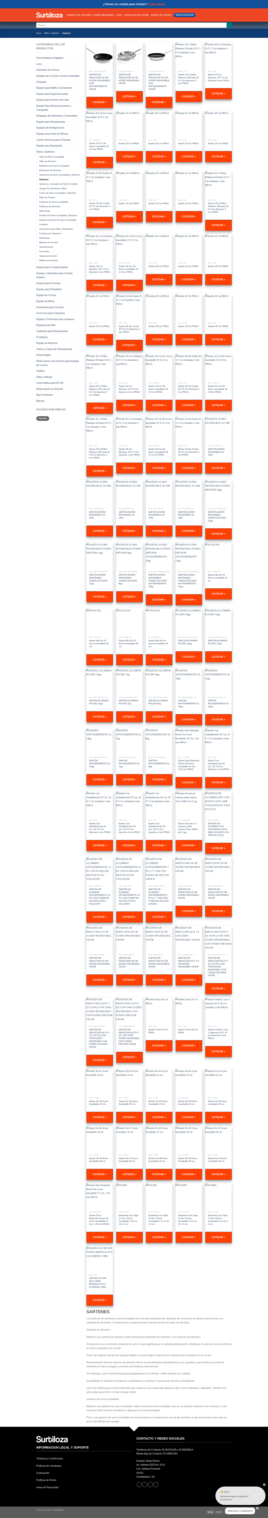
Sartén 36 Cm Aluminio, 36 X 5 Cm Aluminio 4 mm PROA (129, 452)
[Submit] (229, 25)
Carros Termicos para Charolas (53, 139)
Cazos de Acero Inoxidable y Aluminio (57, 193)
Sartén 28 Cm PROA (158, 326)
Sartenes (44, 179)
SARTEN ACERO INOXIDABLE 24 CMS (97, 515)
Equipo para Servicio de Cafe (52, 99)
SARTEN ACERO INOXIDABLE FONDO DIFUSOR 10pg (217, 516)
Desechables (43, 355)
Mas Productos (44, 395)
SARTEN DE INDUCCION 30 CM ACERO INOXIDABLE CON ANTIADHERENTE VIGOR (99, 81)
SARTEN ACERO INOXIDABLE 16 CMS (216, 452)
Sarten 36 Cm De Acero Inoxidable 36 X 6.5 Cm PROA (158, 452)
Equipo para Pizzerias (48, 283)
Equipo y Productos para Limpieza (55, 319)
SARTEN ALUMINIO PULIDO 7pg (128, 702)
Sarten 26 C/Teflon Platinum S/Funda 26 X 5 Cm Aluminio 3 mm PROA (218, 207)
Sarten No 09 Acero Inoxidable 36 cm (187, 1159)
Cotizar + (100, 102)
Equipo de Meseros (47, 343)
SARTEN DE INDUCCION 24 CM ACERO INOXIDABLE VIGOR (99, 962)
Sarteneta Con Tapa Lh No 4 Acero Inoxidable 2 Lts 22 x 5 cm (218, 1219)
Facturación (42, 1473)
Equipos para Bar (46, 325)
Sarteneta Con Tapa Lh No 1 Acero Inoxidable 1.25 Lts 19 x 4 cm (128, 1219)
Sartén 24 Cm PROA (129, 203)
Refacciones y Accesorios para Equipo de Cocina (57, 363)
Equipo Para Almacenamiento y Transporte (53, 108)
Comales (43, 224)
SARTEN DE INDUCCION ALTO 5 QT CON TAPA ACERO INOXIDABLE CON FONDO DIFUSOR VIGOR (129, 1036)
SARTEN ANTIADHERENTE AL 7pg (129, 763)
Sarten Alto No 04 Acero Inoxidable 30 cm (158, 643)
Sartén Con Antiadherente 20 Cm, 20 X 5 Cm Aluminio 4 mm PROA (218, 764)
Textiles (40, 371)
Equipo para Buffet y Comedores (54, 88)
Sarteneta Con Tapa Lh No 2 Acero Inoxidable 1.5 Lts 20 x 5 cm (158, 1219)
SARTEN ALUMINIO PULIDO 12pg (218, 642)
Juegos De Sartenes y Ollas (53, 188)
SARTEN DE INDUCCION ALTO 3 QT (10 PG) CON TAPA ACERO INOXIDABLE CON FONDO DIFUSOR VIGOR (218, 967)
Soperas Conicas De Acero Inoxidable (57, 220)
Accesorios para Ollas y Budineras (56, 229)
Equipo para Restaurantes (50, 121)
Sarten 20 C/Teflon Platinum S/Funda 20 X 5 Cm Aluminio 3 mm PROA (188, 79)
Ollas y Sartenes (51, 33)
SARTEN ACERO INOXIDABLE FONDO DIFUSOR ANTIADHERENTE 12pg (187, 581)
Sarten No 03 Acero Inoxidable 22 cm (158, 1102)
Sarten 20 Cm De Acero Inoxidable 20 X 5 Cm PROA (99, 146)
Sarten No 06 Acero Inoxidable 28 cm (98, 1159)
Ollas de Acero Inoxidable (51, 157)
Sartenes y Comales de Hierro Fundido (58, 184)
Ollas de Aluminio (47, 161)
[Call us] (156, 1484)
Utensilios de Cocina (136, 15)
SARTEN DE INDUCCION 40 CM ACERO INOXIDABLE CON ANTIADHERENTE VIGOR (159, 81)
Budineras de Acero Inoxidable (54, 166)
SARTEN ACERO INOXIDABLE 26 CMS (127, 515)
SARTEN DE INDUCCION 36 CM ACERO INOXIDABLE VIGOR (129, 79)
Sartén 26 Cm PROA (158, 266)
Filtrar (43, 418)
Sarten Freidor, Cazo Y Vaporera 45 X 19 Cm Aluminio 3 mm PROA (218, 1033)
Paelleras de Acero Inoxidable (53, 202)
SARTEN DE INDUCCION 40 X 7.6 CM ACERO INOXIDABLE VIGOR (188, 962)
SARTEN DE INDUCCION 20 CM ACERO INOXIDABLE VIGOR (218, 893)
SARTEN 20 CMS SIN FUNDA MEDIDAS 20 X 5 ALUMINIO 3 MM (97, 1282)
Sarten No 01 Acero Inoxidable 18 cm (98, 1102)
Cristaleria (42, 337)
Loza (119, 15)
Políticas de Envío (46, 1480)
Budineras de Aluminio (50, 170)
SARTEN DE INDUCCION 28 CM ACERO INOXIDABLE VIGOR (129, 962)
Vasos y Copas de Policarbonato (54, 349)
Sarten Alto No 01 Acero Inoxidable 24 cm (217, 578)
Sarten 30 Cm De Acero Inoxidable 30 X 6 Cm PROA (158, 389)
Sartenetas (44, 238)
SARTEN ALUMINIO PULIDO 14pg (99, 702)
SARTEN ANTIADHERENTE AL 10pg (188, 703)
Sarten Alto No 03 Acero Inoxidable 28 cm (128, 643)
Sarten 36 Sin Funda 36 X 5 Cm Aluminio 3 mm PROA (188, 452)
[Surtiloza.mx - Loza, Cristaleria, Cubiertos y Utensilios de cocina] (49, 15)
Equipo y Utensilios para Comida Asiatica (54, 275)
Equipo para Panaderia (49, 289)
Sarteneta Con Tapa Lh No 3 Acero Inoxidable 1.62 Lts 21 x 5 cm (188, 1219)
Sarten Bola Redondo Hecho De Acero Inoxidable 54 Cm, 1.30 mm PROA (188, 764)
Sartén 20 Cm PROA (129, 143)
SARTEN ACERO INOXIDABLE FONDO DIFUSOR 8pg (128, 579)
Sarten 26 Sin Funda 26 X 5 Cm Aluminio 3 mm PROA (129, 329)
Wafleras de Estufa (48, 260)
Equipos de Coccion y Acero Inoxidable (90, 15)
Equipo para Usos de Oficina (52, 133)
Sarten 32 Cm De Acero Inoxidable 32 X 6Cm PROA (217, 389)
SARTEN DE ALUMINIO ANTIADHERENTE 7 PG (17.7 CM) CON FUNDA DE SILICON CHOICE (158, 896)
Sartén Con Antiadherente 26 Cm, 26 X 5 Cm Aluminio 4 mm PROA (99, 827)
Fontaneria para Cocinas (50, 307)
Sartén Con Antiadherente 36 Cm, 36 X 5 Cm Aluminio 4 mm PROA (159, 827)
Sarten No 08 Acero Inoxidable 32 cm (158, 1159)
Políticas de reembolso (48, 1466)
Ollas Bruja (44, 211)
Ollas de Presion (47, 197)
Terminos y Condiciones (49, 1458)
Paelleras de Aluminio (49, 206)
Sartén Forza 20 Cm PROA (158, 1031)
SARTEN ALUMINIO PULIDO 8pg (158, 702)
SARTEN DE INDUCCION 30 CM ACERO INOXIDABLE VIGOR (159, 962)
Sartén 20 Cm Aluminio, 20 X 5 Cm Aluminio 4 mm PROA (218, 77)
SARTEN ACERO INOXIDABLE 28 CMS (156, 515)
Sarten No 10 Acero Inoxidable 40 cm (217, 1159)
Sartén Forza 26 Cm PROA (188, 1031)
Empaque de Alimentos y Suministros (56, 115)
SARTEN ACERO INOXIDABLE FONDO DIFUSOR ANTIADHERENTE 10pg (157, 581)
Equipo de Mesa (45, 301)
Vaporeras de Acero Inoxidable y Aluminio (59, 175)
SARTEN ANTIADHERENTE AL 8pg (159, 763)
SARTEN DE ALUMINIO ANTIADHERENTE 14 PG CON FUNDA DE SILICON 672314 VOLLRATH (129, 896)
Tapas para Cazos (48, 256)
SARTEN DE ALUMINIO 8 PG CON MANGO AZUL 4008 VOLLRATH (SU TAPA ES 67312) (218, 829)
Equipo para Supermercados (52, 94)
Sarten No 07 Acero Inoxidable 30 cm (128, 1159)
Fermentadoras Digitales (49, 58)
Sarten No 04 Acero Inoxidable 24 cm (187, 1102)
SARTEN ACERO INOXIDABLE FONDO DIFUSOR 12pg (98, 579)
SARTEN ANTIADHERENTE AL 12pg (218, 703)
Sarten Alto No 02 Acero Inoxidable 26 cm (99, 643)
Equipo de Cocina (161, 15)
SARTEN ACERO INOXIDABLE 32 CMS (186, 515)
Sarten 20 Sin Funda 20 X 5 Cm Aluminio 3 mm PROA (99, 206)
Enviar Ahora (156, 4)
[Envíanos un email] (150, 1484)
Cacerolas (44, 251)
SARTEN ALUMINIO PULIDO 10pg (188, 642)
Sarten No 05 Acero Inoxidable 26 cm (217, 1102)
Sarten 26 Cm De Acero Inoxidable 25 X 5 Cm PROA (128, 269)
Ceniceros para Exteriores (50, 313)
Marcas (40, 401)
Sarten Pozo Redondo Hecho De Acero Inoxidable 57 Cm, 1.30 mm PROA (99, 1219)
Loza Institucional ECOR (49, 383)
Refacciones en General (49, 389)
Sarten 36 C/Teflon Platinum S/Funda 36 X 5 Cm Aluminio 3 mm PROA (99, 453)
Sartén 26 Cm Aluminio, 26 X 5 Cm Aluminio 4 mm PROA (99, 269)
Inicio (38, 33)
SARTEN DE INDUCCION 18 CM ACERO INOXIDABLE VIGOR (188, 893)
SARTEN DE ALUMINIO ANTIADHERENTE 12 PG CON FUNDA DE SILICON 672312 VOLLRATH (99, 896)
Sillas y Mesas (44, 377)
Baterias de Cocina (48, 242)
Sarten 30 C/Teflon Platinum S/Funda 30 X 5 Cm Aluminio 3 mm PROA (99, 390)
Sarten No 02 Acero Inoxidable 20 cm (128, 1102)
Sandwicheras (46, 247)
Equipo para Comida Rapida (52, 267)
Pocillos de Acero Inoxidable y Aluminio (58, 215)
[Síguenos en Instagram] (144, 1484)
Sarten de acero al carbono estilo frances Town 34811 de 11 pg (188, 827)
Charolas (41, 82)
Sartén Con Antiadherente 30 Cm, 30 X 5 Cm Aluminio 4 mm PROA (129, 827)
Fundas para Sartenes (50, 233)
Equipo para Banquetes (49, 145)
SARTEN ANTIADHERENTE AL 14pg (99, 763)
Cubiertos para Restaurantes (52, 331)
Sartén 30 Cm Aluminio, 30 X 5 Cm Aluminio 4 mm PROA (129, 389)
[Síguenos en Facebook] (139, 1484)
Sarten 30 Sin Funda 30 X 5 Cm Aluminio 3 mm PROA (188, 389)
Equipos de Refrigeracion (50, 127)
